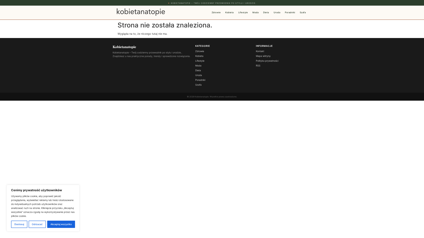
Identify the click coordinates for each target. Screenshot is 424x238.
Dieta (266, 12)
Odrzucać (37, 224)
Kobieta (229, 12)
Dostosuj (19, 224)
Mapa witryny (263, 56)
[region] (43, 208)
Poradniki (290, 12)
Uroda (277, 12)
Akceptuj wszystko (61, 224)
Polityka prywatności (267, 60)
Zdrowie (216, 12)
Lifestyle (243, 12)
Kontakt (260, 51)
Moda (255, 12)
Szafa (303, 12)
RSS (258, 65)
